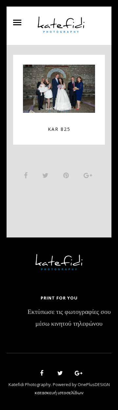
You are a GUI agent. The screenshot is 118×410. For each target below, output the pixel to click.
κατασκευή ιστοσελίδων (59, 393)
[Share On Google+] (89, 175)
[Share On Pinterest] (67, 175)
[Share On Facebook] (27, 175)
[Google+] (76, 374)
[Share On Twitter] (46, 175)
